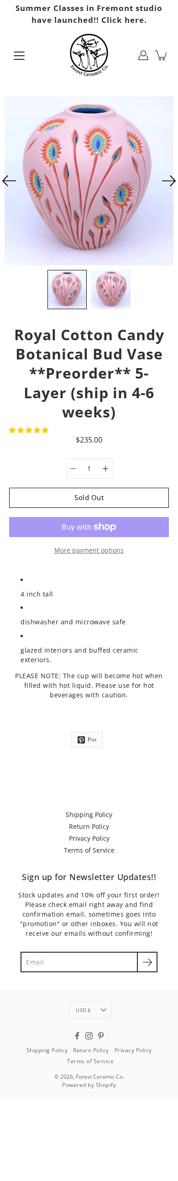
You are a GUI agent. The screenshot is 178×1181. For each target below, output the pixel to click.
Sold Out (89, 497)
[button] (29, 430)
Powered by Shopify (89, 1085)
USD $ (83, 1010)
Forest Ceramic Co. (100, 1077)
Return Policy (89, 826)
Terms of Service (89, 850)
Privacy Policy (89, 838)
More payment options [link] (89, 550)
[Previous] (9, 181)
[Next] (169, 181)
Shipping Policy (89, 814)
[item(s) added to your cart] (161, 55)
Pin (92, 739)
